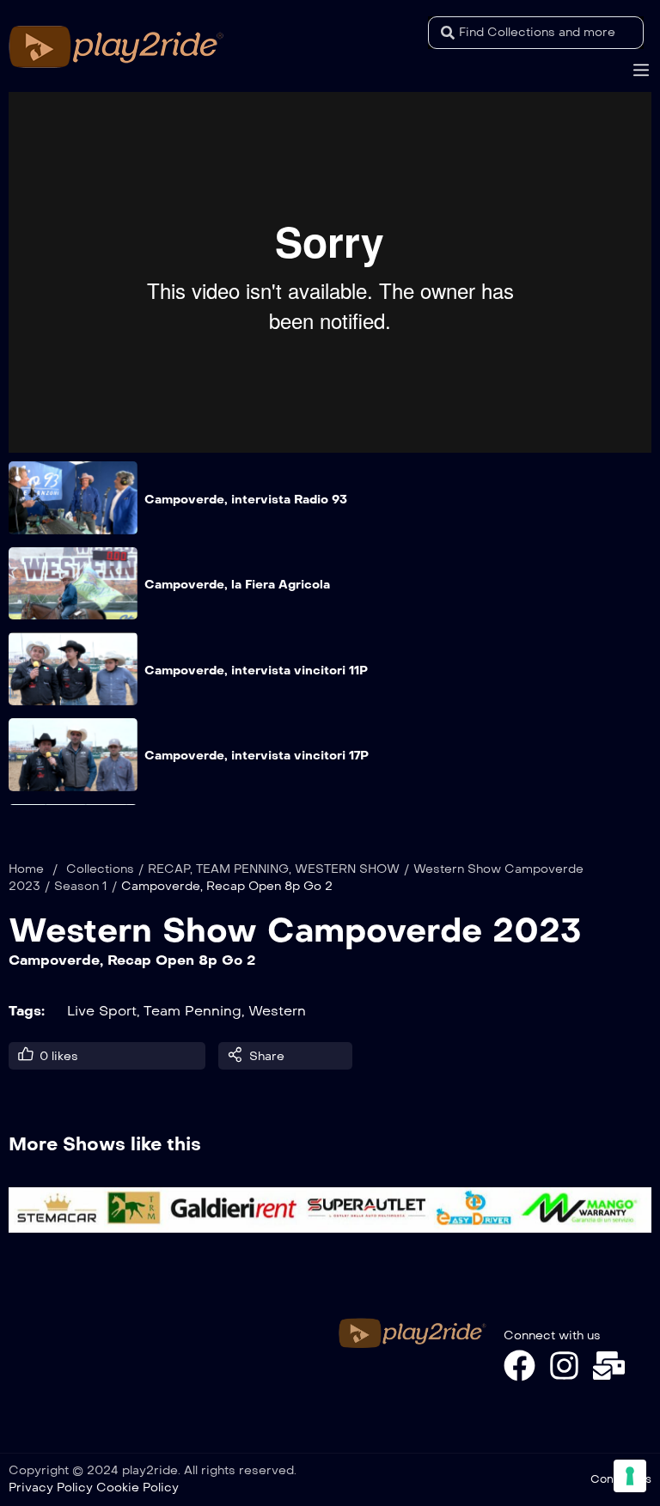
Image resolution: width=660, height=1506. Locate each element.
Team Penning (192, 1011)
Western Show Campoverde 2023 (295, 930)
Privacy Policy (51, 1487)
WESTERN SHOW (347, 869)
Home (26, 869)
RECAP (169, 869)
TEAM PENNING (242, 869)
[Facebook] (519, 1365)
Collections (100, 869)
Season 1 (80, 886)
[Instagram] (564, 1365)
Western (277, 1011)
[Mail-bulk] (609, 1365)
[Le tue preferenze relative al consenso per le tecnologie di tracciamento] (630, 1476)
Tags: (27, 1011)
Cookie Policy (137, 1487)
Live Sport (102, 1011)
